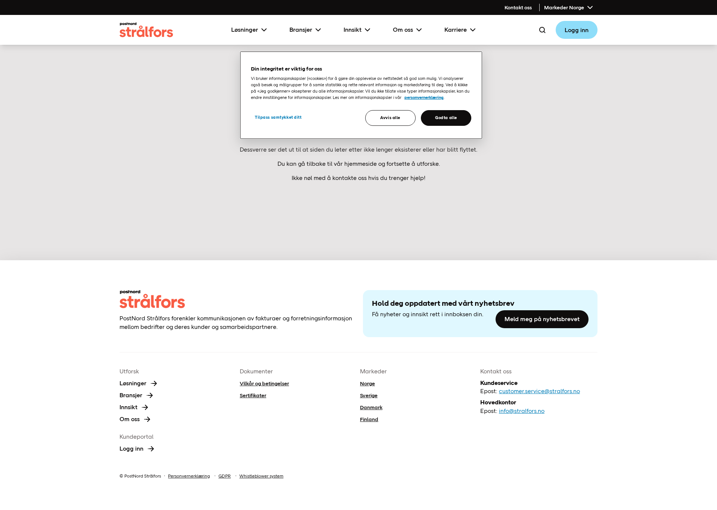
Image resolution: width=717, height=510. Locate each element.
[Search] (542, 29)
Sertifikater (253, 395)
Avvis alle (390, 117)
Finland (369, 419)
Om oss (403, 29)
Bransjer (300, 29)
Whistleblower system (261, 476)
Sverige (369, 395)
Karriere (455, 29)
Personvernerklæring (189, 476)
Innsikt (352, 29)
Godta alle (446, 117)
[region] (361, 95)
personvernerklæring (424, 97)
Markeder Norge (564, 7)
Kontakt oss (518, 7)
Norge (367, 383)
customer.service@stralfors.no (539, 391)
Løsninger (244, 29)
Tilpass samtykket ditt (278, 117)
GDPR (224, 476)
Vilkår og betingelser (264, 383)
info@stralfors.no (521, 410)
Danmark (371, 407)
